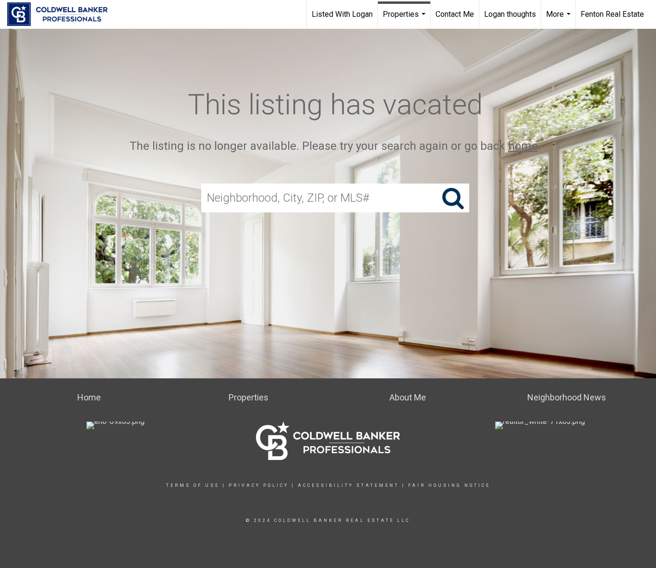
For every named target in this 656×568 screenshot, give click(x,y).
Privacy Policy (259, 485)
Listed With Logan (342, 14)
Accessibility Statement (348, 485)
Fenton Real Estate (612, 14)
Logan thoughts (510, 14)
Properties (405, 19)
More (559, 19)
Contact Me (455, 14)
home (523, 146)
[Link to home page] (62, 14)
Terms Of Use (192, 485)
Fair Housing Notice (449, 485)
